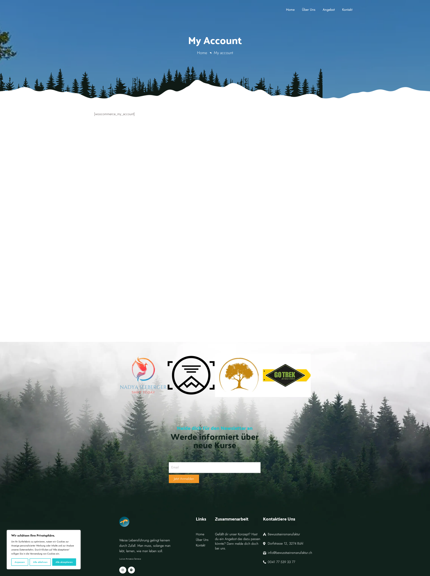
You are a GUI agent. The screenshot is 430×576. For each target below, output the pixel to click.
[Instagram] (122, 570)
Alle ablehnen (40, 562)
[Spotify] (131, 570)
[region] (44, 549)
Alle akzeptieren (64, 562)
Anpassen (20, 562)
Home (202, 53)
